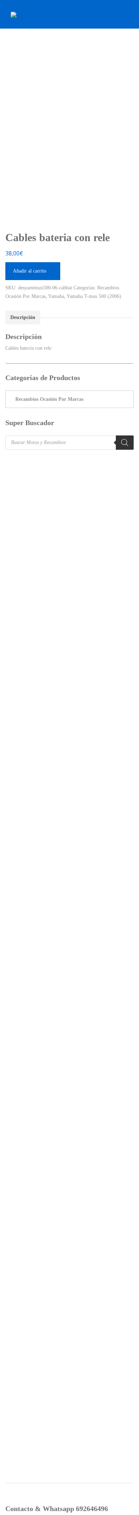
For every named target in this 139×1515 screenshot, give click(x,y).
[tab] (22, 317)
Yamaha (56, 296)
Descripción (22, 317)
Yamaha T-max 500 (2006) (94, 296)
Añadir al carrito (29, 271)
